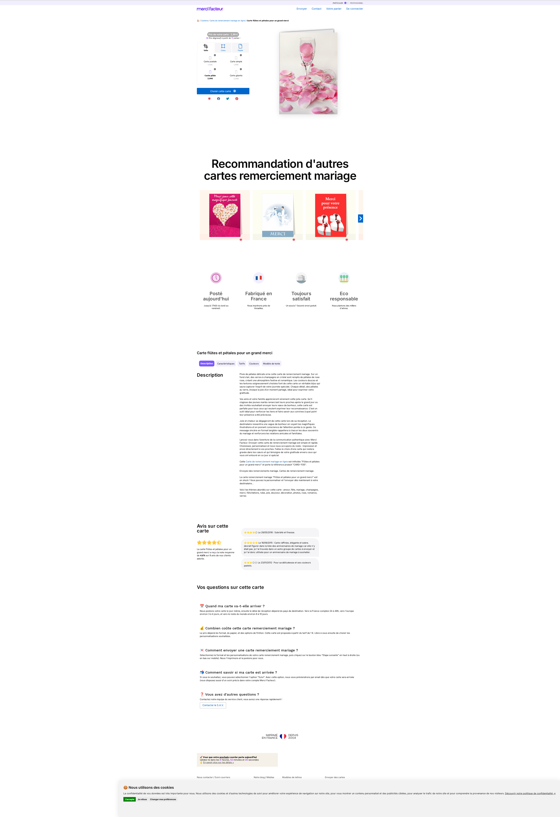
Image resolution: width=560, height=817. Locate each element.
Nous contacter (205, 777)
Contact (316, 8)
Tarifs (242, 363)
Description (207, 363)
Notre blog (259, 777)
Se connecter (354, 8)
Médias (270, 777)
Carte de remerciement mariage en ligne (227, 21)
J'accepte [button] (129, 799)
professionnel (356, 2)
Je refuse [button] (142, 799)
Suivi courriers (222, 777)
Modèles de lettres (292, 777)
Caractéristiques (226, 363)
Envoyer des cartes (335, 777)
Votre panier (333, 8)
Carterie (204, 21)
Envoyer (302, 8)
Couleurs (254, 363)
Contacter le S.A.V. (213, 705)
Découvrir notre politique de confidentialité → (530, 793)
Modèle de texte (271, 363)
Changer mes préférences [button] (163, 799)
